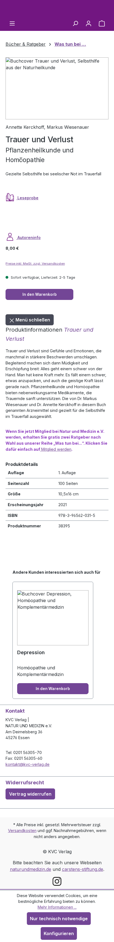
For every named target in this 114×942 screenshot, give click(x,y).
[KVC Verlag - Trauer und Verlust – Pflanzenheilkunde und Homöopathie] (57, 88)
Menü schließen (32, 320)
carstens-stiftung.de (82, 869)
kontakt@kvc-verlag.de (28, 764)
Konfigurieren (59, 933)
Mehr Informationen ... (57, 907)
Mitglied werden (55, 449)
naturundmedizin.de (30, 869)
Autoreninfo (28, 237)
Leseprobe (27, 197)
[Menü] (12, 23)
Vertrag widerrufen (30, 794)
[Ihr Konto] (88, 23)
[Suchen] (75, 23)
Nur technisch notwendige (59, 918)
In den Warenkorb (39, 294)
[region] (57, 88)
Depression (31, 652)
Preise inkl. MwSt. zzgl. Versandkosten (35, 263)
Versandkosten (22, 830)
